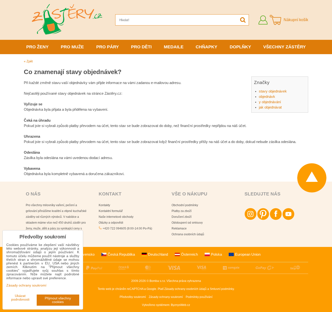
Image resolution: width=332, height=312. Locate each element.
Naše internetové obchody (116, 217)
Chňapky (206, 46)
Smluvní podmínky (222, 289)
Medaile (173, 46)
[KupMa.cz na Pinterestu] (263, 219)
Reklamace (179, 228)
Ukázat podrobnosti (20, 297)
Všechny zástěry (284, 46)
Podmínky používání (199, 297)
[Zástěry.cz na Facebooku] (276, 219)
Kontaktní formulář (111, 211)
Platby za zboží (182, 211)
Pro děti (141, 46)
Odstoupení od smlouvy (187, 222)
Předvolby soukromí (133, 297)
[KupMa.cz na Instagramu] (250, 219)
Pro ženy (37, 46)
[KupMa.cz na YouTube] (288, 219)
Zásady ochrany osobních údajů (185, 289)
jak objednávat (270, 107)
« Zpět (28, 61)
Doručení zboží (182, 217)
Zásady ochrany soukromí (166, 297)
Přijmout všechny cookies (58, 300)
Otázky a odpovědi (111, 222)
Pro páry (107, 46)
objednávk (267, 97)
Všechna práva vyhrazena (183, 281)
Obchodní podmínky (185, 205)
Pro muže (72, 46)
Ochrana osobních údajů (188, 234)
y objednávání (270, 102)
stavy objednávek (273, 91)
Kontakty (104, 205)
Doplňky (240, 46)
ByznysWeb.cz (180, 305)
